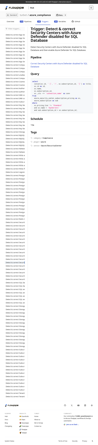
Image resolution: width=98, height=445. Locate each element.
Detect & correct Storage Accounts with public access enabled (15, 329)
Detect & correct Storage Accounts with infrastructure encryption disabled (15, 323)
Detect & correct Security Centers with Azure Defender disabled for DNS (15, 246)
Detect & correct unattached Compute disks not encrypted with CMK (15, 75)
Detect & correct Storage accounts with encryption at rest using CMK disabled (15, 319)
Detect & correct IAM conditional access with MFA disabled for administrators (15, 98)
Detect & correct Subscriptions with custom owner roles (15, 102)
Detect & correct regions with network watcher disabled (15, 172)
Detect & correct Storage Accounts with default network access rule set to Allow (15, 316)
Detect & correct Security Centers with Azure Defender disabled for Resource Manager (15, 256)
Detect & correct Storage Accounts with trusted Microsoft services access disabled (15, 343)
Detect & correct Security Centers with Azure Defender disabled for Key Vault (15, 249)
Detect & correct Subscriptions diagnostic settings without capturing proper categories (15, 349)
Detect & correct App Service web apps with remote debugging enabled (15, 45)
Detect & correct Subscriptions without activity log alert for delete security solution (15, 376)
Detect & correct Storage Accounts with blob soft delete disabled (15, 313)
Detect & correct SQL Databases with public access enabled (15, 282)
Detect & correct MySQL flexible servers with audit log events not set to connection (15, 138)
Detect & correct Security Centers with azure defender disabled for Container (15, 236)
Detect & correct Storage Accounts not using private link (15, 346)
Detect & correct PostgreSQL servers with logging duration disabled (15, 209)
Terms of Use (62, 441)
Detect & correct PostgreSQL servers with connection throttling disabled (15, 192)
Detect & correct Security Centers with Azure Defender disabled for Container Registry (15, 239)
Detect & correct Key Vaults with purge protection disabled (15, 108)
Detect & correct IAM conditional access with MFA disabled (15, 95)
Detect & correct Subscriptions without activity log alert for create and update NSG (15, 356)
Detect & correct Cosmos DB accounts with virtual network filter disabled (15, 82)
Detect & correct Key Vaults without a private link (15, 115)
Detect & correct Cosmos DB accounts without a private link (15, 85)
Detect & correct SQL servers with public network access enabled (15, 299)
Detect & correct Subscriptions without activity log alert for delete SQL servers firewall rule (15, 380)
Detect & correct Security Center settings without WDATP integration (15, 226)
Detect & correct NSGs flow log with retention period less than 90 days (15, 169)
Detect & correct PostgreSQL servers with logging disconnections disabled (15, 205)
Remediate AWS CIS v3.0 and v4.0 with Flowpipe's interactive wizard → (49, 2)
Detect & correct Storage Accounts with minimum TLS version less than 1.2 (15, 326)
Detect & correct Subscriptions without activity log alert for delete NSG (15, 366)
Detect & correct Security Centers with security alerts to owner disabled (15, 272)
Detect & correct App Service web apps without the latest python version (15, 58)
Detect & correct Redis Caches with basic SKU (15, 219)
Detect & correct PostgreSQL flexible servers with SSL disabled (15, 185)
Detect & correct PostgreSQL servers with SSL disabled (15, 215)
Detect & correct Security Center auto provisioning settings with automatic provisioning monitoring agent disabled (15, 229)
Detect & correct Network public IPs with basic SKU (15, 152)
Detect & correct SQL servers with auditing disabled (15, 293)
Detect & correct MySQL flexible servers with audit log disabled (15, 135)
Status (9, 441)
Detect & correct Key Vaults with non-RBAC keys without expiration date (15, 118)
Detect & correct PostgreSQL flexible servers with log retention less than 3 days (15, 175)
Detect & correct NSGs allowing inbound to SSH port (15, 162)
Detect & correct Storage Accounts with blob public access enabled (15, 306)
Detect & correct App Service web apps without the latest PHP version (15, 55)
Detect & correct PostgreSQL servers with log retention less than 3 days (15, 212)
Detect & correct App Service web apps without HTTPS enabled (15, 48)
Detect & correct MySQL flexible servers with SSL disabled (15, 142)
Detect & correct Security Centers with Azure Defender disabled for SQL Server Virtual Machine (15, 266)
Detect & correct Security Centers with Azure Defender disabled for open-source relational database (15, 252)
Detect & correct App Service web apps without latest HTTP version (15, 51)
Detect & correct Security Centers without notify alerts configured (15, 279)
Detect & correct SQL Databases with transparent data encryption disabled (15, 286)
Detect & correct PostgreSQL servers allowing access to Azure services (15, 189)
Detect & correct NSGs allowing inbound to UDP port (15, 165)
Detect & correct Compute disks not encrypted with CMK (15, 65)
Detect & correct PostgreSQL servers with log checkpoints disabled (15, 199)
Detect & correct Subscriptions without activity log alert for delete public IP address (15, 373)
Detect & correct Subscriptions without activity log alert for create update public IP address (15, 383)
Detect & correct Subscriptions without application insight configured (15, 386)
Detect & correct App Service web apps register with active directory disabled (15, 35)
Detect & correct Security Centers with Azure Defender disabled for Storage (15, 269)
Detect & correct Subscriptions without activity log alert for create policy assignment (15, 353)
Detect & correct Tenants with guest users (15, 393)
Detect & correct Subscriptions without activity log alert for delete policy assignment (15, 370)
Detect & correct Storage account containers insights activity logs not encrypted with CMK (15, 132)
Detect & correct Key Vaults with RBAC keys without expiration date (15, 125)
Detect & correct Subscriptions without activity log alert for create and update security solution (15, 360)
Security (74, 441)
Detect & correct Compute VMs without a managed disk (15, 78)
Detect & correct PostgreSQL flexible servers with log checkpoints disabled (15, 182)
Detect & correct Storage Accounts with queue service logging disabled (15, 333)
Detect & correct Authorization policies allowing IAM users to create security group (15, 88)
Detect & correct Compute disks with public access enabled (15, 71)
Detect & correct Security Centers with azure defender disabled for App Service (15, 232)
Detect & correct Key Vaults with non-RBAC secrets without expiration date (15, 122)
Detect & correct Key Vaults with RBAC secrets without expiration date (15, 128)
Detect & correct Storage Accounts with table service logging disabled (15, 339)
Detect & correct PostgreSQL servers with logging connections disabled (15, 202)
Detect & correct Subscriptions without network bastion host (15, 390)
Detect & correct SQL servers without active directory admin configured (15, 303)
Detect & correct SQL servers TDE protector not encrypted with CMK (15, 289)
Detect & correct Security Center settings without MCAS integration (15, 222)
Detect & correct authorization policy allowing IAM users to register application (15, 92)
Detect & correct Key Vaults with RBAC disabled (15, 112)
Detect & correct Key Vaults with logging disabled (15, 105)
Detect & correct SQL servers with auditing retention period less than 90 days (15, 296)
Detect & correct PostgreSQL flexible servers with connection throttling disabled (15, 179)
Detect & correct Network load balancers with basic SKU (15, 148)
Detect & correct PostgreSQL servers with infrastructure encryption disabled (15, 195)
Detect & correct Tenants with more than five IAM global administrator (15, 396)
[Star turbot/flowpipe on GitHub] (61, 15)
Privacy (84, 441)
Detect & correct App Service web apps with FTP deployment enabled (15, 41)
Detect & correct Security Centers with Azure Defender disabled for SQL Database (15, 262)
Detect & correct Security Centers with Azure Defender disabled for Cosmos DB (15, 242)
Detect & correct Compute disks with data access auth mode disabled (15, 68)
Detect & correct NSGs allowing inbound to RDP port (15, 159)
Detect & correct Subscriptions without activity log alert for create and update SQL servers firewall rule (15, 363)
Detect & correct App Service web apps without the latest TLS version (15, 61)
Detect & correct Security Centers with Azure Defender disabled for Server (15, 259)
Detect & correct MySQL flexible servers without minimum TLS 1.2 (15, 145)
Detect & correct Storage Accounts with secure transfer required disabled (15, 336)
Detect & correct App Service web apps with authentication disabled (15, 38)
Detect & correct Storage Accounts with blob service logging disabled (15, 309)
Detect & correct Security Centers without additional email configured (15, 276)
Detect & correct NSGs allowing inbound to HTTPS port (15, 155)
